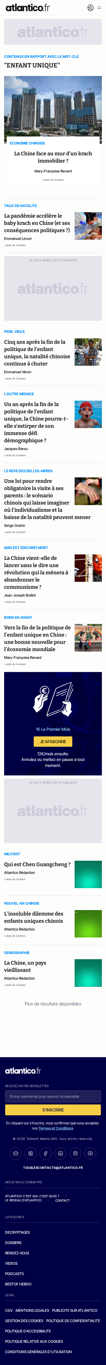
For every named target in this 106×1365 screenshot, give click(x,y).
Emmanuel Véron (17, 372)
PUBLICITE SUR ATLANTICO (74, 1310)
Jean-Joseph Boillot (20, 595)
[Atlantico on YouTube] (90, 1153)
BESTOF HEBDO (18, 1284)
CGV (9, 1310)
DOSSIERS (13, 1242)
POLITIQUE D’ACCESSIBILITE (28, 1331)
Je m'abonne (53, 741)
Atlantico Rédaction (19, 872)
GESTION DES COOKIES (24, 1320)
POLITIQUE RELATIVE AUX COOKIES (34, 1341)
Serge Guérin (14, 525)
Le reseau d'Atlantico (23, 1200)
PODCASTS (14, 1273)
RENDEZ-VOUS (17, 1253)
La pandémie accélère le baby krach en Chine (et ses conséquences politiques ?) (37, 223)
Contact (62, 1200)
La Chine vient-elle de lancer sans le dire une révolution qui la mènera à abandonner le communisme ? (36, 572)
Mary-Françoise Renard (53, 171)
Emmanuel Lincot (18, 238)
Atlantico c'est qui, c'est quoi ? (32, 1196)
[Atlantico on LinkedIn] (60, 1153)
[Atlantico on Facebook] (45, 1153)
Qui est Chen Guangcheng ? (37, 864)
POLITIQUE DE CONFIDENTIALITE (73, 1320)
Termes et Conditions (56, 1128)
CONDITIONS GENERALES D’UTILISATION (38, 1351)
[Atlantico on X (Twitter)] (31, 1153)
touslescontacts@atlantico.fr (53, 1168)
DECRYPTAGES (17, 1232)
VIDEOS (11, 1263)
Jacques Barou (16, 448)
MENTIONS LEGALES (32, 1310)
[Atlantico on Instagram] (75, 1153)
